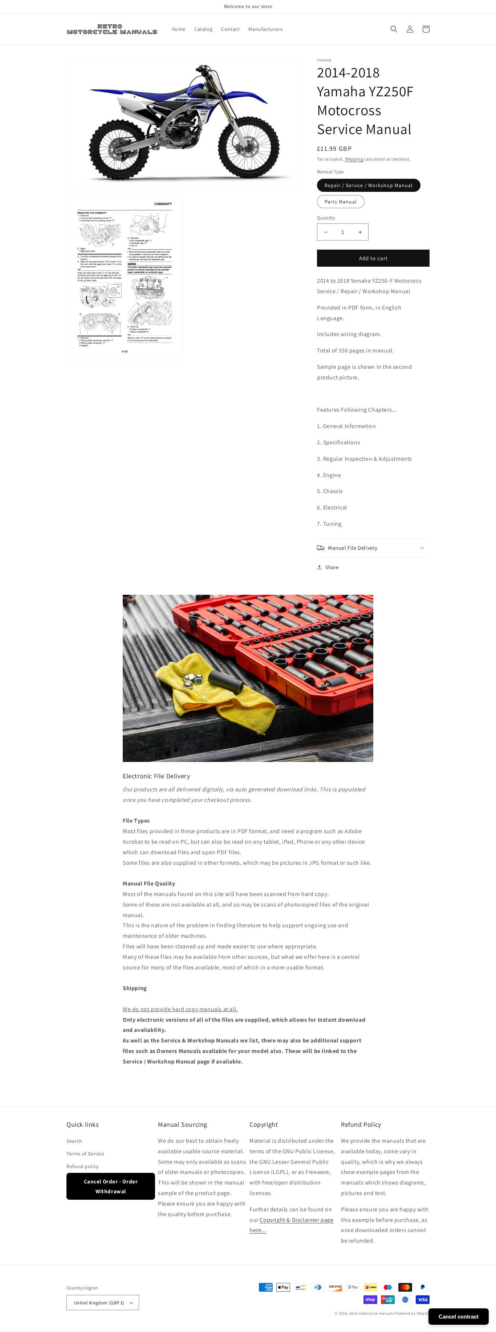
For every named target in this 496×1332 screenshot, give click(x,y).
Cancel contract (459, 1316)
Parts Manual (341, 201)
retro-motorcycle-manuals (371, 1313)
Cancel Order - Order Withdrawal (111, 1186)
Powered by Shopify (412, 1313)
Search (74, 1141)
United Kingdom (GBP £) (99, 1303)
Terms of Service (85, 1153)
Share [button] (332, 567)
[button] (394, 29)
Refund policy (82, 1166)
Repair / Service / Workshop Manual (369, 185)
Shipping (354, 159)
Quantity (326, 218)
